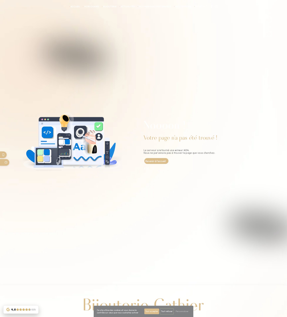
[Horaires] (4, 162)
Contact (201, 6)
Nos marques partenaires (155, 6)
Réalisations (183, 6)
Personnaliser (182, 311)
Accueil (75, 6)
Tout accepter (151, 311)
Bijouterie (110, 6)
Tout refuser (167, 311)
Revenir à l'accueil (155, 161)
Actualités (128, 6)
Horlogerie (91, 6)
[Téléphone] (3, 154)
